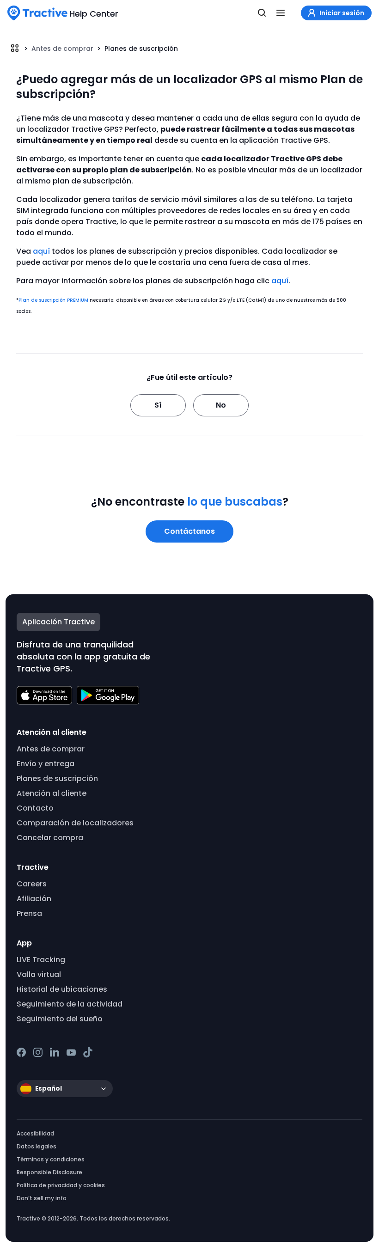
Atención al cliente (51, 793)
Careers (32, 884)
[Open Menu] (280, 12)
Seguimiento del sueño (60, 1018)
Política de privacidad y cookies (61, 1185)
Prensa (29, 913)
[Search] (262, 12)
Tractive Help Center (14, 48)
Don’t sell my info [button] (42, 1198)
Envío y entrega (45, 763)
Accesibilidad (35, 1133)
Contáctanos (189, 531)
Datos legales (36, 1146)
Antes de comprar (62, 48)
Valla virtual (39, 974)
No (221, 405)
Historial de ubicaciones (62, 989)
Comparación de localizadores (75, 823)
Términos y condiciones (51, 1159)
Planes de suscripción (141, 48)
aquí (41, 251)
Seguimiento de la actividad (69, 1004)
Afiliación (34, 898)
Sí (158, 405)
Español (48, 1088)
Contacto (35, 808)
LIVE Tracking (41, 959)
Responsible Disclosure (49, 1172)
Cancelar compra (50, 837)
